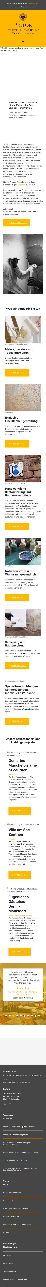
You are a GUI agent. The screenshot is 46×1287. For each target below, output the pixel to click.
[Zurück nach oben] (42, 1282)
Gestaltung (12, 774)
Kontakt (22, 185)
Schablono (12, 797)
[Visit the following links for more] (5, 1112)
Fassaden (12, 839)
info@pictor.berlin (33, 3)
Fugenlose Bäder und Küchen (20, 915)
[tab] (6, 1016)
